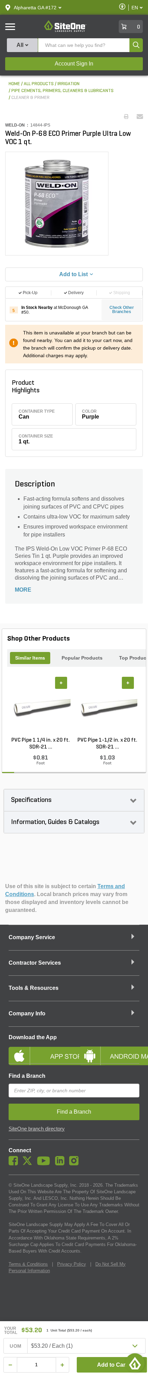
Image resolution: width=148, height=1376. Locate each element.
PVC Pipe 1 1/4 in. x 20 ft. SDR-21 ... (40, 743)
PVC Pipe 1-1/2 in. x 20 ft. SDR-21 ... (107, 743)
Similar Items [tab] (30, 658)
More (23, 590)
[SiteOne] (65, 30)
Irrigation (68, 84)
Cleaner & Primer (30, 97)
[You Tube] (45, 1163)
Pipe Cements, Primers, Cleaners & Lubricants (62, 90)
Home (14, 84)
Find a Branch (27, 1076)
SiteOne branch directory (37, 1129)
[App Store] (39, 1050)
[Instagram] (75, 1163)
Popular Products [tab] (82, 658)
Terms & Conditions (28, 1264)
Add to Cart (112, 1365)
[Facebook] (15, 1163)
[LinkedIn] (61, 1163)
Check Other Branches (121, 309)
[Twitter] (29, 1163)
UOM (15, 1346)
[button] (35, 7)
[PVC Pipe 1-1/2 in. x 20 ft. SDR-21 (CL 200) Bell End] (107, 707)
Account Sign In (74, 64)
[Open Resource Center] (135, 1363)
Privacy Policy (71, 1264)
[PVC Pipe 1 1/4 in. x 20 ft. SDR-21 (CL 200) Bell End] (41, 707)
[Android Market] (109, 1050)
